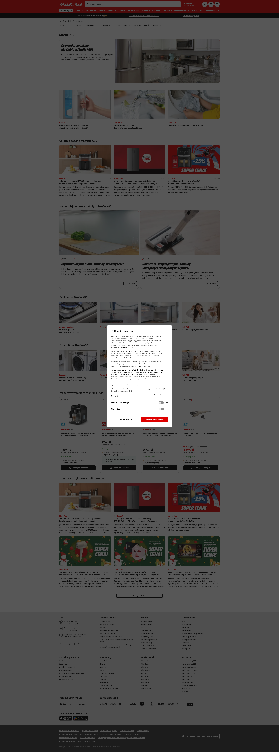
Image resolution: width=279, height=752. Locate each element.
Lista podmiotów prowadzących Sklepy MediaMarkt (147, 389)
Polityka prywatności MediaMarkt (121, 389)
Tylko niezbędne (124, 419)
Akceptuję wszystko (154, 419)
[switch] (161, 402)
